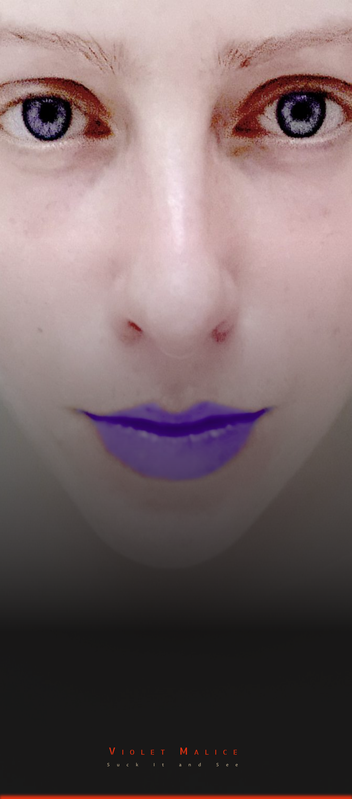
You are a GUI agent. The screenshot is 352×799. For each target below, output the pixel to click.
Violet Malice (176, 750)
